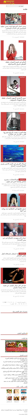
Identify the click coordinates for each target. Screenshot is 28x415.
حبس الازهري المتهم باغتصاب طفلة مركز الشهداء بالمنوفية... (14, 99)
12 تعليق (16, 296)
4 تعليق (16, 248)
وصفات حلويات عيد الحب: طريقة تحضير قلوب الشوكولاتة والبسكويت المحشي (16, 378)
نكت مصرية (16, 394)
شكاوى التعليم (21, 333)
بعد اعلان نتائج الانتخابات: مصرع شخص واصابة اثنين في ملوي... (15, 180)
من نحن (14, 410)
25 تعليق (16, 219)
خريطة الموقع (19, 410)
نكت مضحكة (16, 401)
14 (19, 304)
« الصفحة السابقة (21, 302)
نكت (23, 401)
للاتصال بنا (25, 410)
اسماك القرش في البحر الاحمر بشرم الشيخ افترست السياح (13, 165)
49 (15, 304)
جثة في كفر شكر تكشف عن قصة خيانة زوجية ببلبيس (14, 286)
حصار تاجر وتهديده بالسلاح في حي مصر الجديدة (14, 239)
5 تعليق (16, 141)
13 (21, 304)
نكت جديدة (9, 394)
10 (3, 302)
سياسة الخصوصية (8, 410)
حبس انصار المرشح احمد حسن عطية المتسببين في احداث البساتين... (13, 27)
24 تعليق (16, 174)
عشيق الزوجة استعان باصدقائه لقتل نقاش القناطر (14, 255)
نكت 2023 (23, 394)
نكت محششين (9, 401)
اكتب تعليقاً (16, 190)
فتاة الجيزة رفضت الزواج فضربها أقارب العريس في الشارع (15, 133)
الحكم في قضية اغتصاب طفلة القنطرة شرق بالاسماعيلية (16, 63)
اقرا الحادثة (22, 14)
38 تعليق (16, 73)
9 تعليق (16, 264)
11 (26, 304)
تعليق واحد (16, 37)
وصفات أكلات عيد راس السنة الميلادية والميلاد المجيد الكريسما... (17, 349)
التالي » (12, 304)
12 (23, 304)
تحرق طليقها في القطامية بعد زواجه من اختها (14, 210)
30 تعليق (16, 109)
